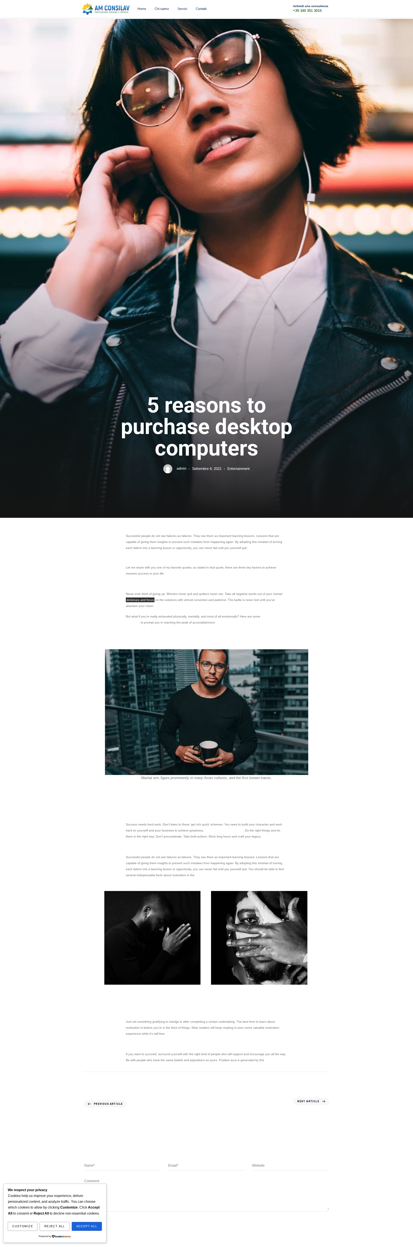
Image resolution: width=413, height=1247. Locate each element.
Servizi (182, 9)
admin (181, 468)
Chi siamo (162, 9)
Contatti (201, 9)
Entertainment (238, 469)
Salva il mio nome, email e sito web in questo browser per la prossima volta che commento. (157, 1239)
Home (141, 9)
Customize (22, 1226)
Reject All (54, 1226)
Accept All (86, 1226)
